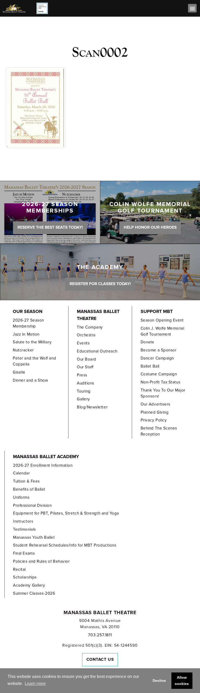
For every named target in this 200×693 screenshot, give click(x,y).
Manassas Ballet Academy (46, 456)
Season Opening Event (162, 320)
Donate (147, 342)
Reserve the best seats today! (50, 227)
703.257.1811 (100, 635)
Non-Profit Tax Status (160, 382)
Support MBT (157, 311)
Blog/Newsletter (92, 407)
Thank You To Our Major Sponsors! (163, 393)
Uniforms (21, 497)
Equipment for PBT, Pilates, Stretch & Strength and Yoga (66, 513)
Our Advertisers (155, 404)
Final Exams (24, 553)
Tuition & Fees (26, 481)
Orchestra (86, 335)
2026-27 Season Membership (28, 323)
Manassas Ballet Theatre (98, 315)
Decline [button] (159, 680)
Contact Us (100, 659)
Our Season (27, 311)
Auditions (85, 383)
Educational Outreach (97, 351)
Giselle (19, 372)
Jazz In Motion (26, 334)
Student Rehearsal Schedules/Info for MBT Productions (64, 545)
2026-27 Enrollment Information (42, 465)
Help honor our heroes (150, 227)
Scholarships (24, 577)
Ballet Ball (150, 366)
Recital (19, 569)
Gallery (83, 399)
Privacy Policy (154, 420)
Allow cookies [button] (182, 680)
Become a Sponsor (159, 350)
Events (83, 343)
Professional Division (32, 505)
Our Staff (85, 367)
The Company (90, 327)
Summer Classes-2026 (34, 593)
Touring (84, 391)
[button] (192, 8)
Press (82, 375)
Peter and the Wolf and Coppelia (34, 361)
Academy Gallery (29, 585)
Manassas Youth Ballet (34, 537)
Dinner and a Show (30, 380)
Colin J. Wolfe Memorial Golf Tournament (162, 331)
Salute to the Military (32, 342)
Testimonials (24, 529)
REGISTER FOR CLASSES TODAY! (100, 283)
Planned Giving (155, 412)
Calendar (21, 473)
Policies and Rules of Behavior (41, 561)
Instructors (23, 521)
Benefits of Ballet (29, 489)
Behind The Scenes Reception (159, 431)
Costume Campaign (159, 374)
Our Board (86, 359)
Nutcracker (23, 350)
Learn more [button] (35, 683)
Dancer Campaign (157, 358)
